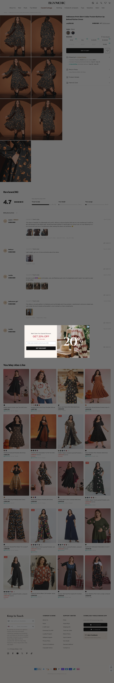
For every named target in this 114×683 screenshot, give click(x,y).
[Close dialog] (88, 327)
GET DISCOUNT (41, 348)
